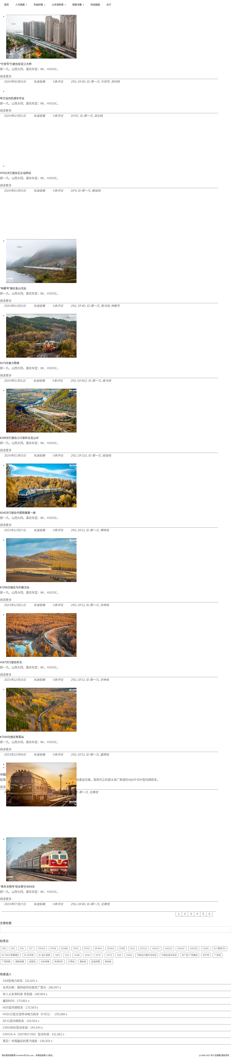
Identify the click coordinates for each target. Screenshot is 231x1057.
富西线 (104, 754)
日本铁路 (45, 961)
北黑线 (105, 904)
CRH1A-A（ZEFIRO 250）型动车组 (26, 1034)
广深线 (217, 955)
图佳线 (96, 190)
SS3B (77, 955)
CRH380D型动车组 (15, 1027)
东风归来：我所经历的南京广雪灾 (24, 987)
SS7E (109, 955)
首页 (6, 4)
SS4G (87, 955)
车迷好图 (39, 4)
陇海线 (108, 961)
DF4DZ (82, 380)
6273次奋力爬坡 (9, 363)
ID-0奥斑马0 (220, 948)
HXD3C (181, 948)
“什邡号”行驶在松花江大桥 (16, 63)
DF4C (75, 115)
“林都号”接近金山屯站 (13, 288)
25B (4, 948)
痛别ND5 (8, 1000)
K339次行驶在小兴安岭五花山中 (19, 437)
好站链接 (95, 4)
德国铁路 (19, 961)
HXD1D (168, 948)
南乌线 (105, 305)
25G (73, 81)
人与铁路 (21, 4)
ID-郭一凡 (93, 81)
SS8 (119, 955)
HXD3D (194, 948)
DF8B (122, 948)
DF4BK (64, 948)
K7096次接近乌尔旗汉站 (14, 587)
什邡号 (105, 81)
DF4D (82, 81)
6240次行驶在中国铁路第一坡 (18, 512)
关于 (108, 4)
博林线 (104, 530)
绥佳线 (106, 455)
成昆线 (32, 961)
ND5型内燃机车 (13, 1007)
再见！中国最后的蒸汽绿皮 (20, 1041)
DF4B (53, 948)
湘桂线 (83, 961)
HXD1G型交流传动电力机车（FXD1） (27, 1014)
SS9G (129, 955)
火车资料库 (59, 4)
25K (22, 948)
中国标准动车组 (169, 955)
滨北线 (98, 115)
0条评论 (58, 81)
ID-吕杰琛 (29, 955)
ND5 (57, 955)
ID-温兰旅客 (44, 955)
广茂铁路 (6, 961)
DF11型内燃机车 (13, 1020)
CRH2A (41, 948)
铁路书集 (78, 4)
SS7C (98, 955)
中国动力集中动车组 (146, 955)
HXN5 (206, 948)
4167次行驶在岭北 (11, 662)
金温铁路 (95, 961)
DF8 (74, 190)
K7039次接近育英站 (12, 736)
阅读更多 (6, 76)
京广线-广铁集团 (190, 955)
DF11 (81, 530)
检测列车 (58, 961)
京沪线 (206, 955)
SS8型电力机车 (13, 980)
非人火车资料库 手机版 (17, 994)
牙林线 (104, 605)
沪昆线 (71, 961)
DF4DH (98, 948)
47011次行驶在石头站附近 (15, 172)
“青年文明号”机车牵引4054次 (17, 886)
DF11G (82, 455)
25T (31, 948)
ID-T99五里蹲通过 (10, 955)
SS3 (67, 955)
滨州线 (115, 81)
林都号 (115, 305)
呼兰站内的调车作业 (12, 98)
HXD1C (156, 948)
